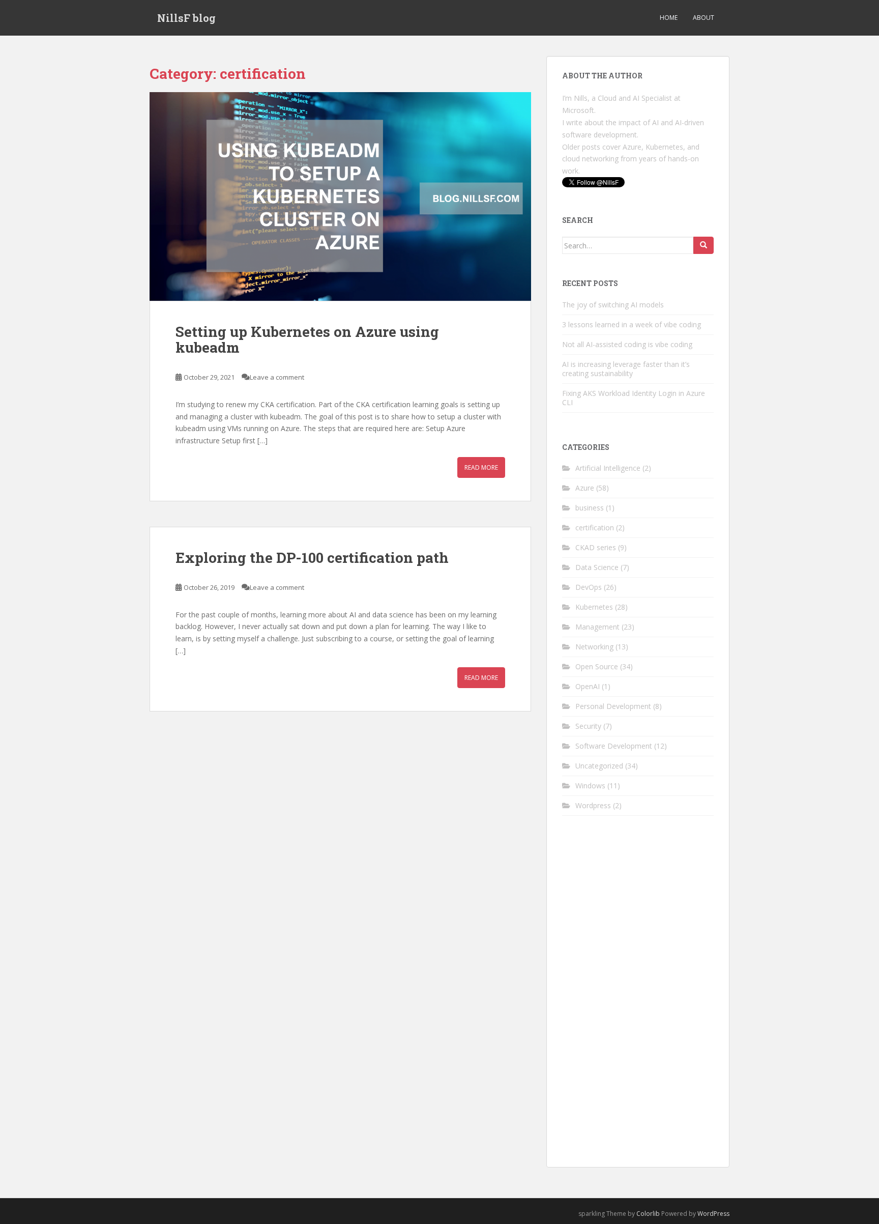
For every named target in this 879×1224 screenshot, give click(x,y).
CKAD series (595, 547)
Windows (590, 785)
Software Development (613, 746)
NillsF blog (186, 17)
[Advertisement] (638, 999)
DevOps (588, 587)
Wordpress (593, 805)
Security (588, 726)
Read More (481, 467)
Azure (584, 488)
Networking (594, 646)
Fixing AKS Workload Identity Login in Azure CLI (633, 397)
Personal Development (613, 706)
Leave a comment (277, 377)
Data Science (597, 567)
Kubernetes (594, 607)
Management (597, 627)
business (589, 508)
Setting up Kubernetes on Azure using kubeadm (307, 339)
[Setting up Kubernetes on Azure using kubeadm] (340, 196)
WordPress (713, 1213)
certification (594, 527)
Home (669, 17)
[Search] (703, 245)
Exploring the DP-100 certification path (312, 557)
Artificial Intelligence (607, 468)
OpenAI (587, 686)
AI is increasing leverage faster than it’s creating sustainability (626, 368)
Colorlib (648, 1213)
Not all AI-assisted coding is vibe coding (627, 344)
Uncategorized (599, 766)
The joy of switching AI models (613, 304)
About (703, 17)
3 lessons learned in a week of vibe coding (631, 324)
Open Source (596, 666)
